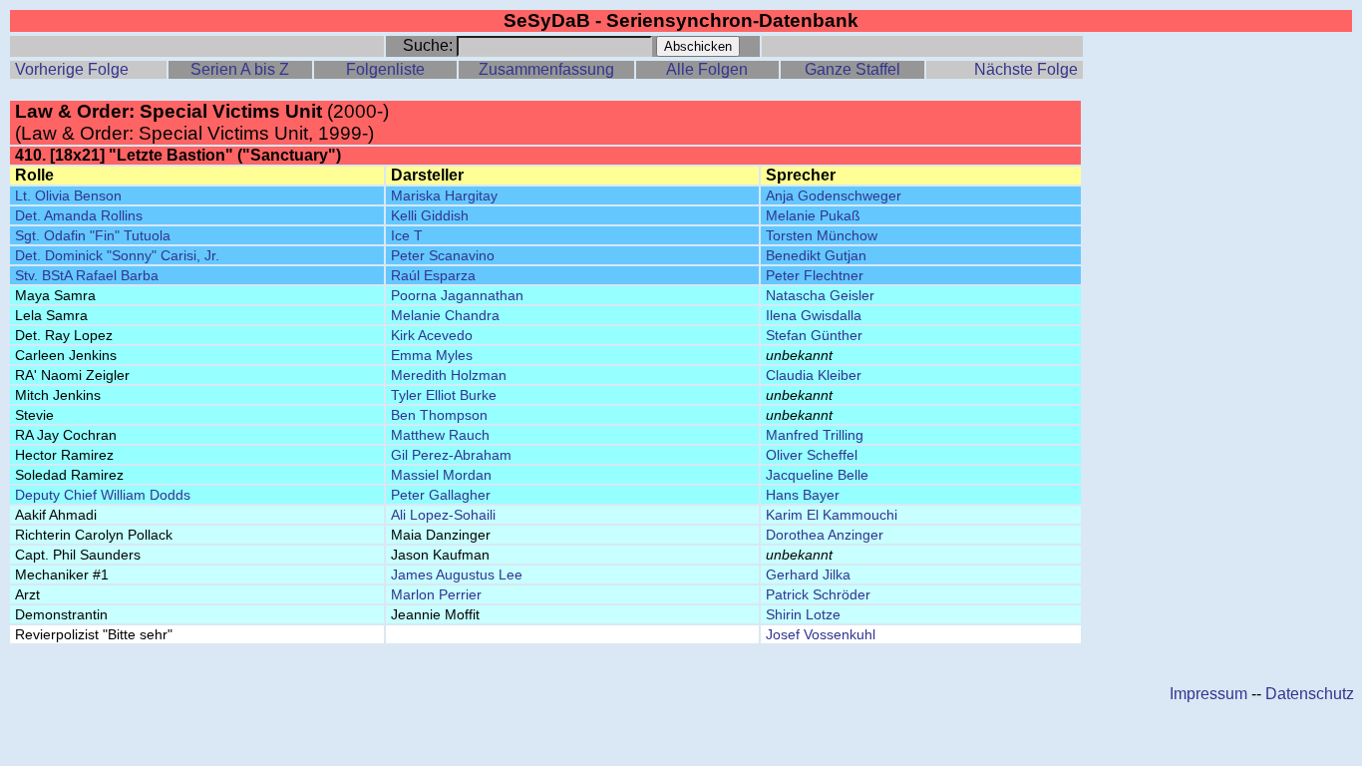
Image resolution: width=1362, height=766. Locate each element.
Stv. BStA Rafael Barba (87, 275)
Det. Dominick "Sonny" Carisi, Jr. (117, 255)
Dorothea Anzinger (824, 535)
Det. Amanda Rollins (79, 215)
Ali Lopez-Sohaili (443, 515)
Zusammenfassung (546, 69)
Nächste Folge (1026, 69)
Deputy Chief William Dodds (102, 495)
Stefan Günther (814, 335)
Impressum (1208, 693)
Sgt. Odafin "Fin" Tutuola (92, 235)
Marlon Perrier (436, 594)
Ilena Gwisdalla (813, 315)
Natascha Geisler (820, 295)
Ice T (407, 235)
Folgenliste (385, 69)
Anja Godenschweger (833, 195)
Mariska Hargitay (444, 195)
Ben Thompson (439, 415)
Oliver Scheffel (811, 455)
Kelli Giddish (430, 215)
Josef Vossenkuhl (820, 634)
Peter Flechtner (814, 275)
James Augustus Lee (456, 574)
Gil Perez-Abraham (451, 455)
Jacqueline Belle (817, 475)
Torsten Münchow (821, 235)
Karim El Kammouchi (831, 515)
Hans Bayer (803, 495)
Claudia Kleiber (813, 375)
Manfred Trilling (814, 435)
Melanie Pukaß (813, 215)
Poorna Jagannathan (457, 295)
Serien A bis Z (239, 69)
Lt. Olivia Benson (68, 195)
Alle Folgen (707, 69)
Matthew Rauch (440, 435)
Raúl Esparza (433, 275)
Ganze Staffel (852, 69)
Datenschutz (1309, 693)
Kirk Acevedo (432, 335)
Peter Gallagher (441, 495)
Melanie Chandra (445, 315)
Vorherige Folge (72, 69)
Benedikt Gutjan (816, 255)
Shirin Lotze (803, 614)
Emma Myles (432, 355)
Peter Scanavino (443, 255)
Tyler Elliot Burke (444, 395)
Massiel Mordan (441, 475)
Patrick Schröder (818, 594)
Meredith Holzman (449, 375)
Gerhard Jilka (808, 574)
